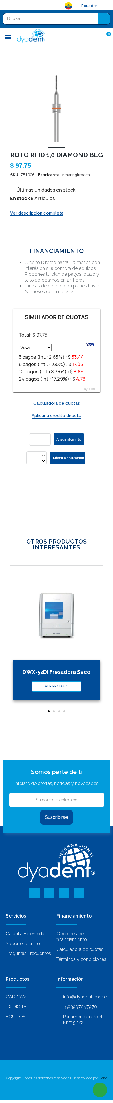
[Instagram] (79, 893)
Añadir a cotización (68, 458)
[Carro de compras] (105, 37)
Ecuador (89, 5)
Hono (103, 1078)
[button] (15, 105)
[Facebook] (34, 893)
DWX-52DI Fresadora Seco (56, 672)
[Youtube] (64, 893)
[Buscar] (104, 18)
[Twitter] (49, 893)
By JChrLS (90, 389)
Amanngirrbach (76, 175)
